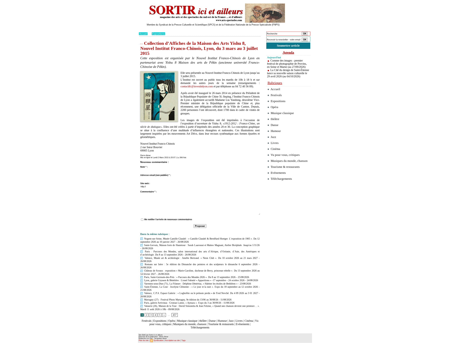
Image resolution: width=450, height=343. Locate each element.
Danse (212, 320)
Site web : (145, 183)
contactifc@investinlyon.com (197, 86)
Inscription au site (172, 340)
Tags (183, 340)
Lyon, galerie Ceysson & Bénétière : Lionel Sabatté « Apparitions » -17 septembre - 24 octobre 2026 (194, 280)
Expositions (158, 33)
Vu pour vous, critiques (285, 155)
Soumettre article (288, 45)
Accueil (143, 33)
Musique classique (187, 320)
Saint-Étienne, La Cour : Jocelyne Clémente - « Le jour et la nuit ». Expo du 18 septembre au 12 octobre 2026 (200, 287)
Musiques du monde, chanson (189, 324)
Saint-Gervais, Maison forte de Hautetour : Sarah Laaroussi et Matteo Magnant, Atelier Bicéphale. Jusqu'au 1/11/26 (201, 245)
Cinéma (249, 320)
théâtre (203, 320)
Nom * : (144, 167)
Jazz (231, 320)
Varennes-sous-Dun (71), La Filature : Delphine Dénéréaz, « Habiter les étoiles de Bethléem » (190, 283)
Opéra (171, 320)
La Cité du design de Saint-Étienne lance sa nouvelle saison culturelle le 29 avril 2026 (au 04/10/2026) (288, 73)
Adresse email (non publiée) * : (155, 175)
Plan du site (144, 340)
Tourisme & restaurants (221, 324)
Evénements (242, 324)
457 (174, 315)
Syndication (158, 340)
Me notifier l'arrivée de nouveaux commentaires (168, 219)
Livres (239, 320)
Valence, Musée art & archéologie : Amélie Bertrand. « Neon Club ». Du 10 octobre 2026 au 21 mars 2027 (200, 258)
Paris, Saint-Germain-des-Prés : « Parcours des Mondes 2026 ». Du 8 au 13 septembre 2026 (189, 277)
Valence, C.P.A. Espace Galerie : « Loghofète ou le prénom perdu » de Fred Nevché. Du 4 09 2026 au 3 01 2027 (200, 293)
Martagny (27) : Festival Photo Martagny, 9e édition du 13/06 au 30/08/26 (180, 299)
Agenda (288, 52)
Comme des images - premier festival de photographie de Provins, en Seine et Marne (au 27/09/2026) (287, 63)
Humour (222, 320)
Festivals (146, 320)
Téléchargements (200, 327)
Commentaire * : (148, 191)
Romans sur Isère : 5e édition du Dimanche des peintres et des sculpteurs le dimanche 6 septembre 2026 (200, 264)
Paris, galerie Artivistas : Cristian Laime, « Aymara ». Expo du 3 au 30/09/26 (182, 303)
